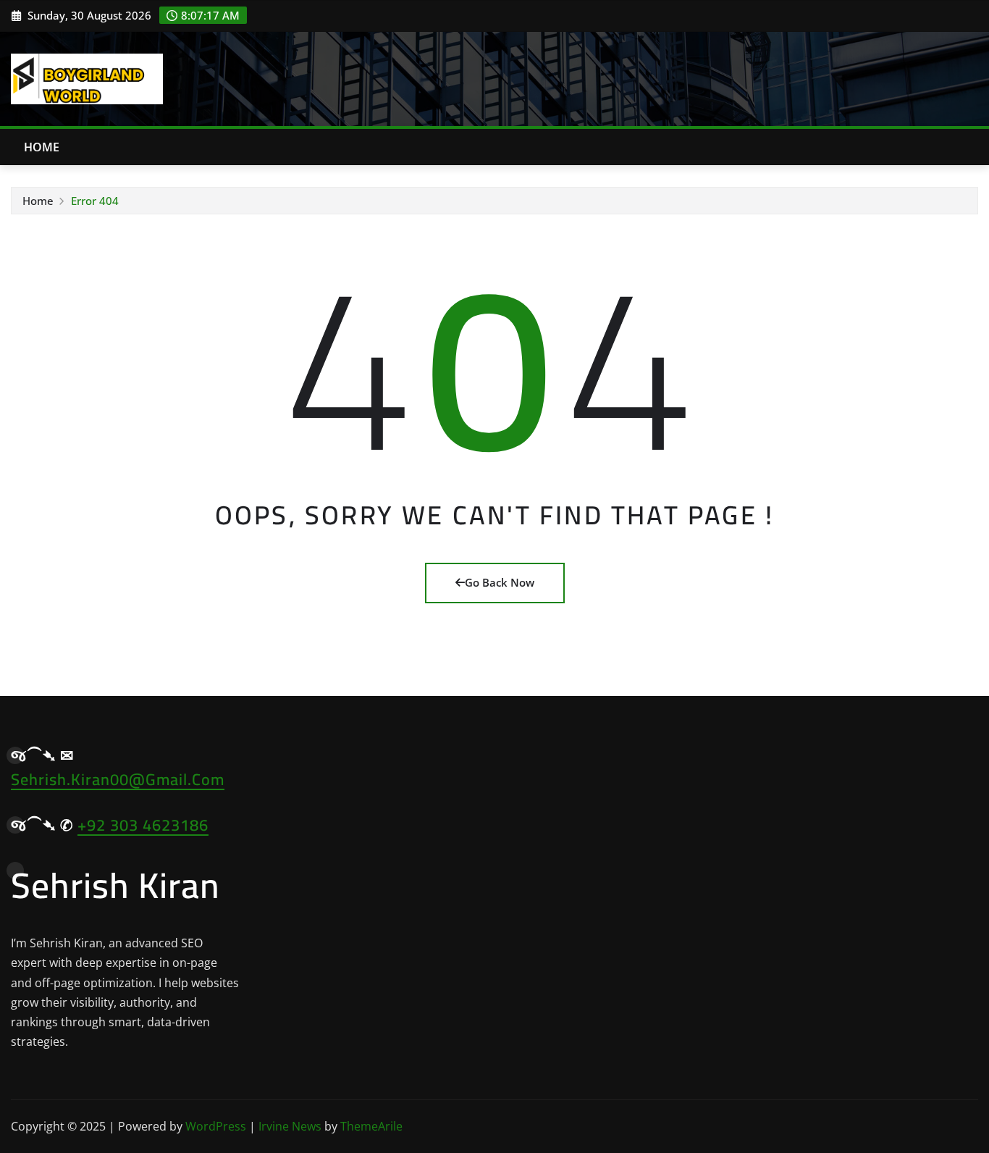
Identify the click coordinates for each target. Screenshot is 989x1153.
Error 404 (95, 200)
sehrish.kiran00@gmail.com (117, 779)
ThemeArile (371, 1126)
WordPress (215, 1126)
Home (42, 147)
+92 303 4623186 (143, 825)
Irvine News (289, 1126)
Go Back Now (499, 582)
